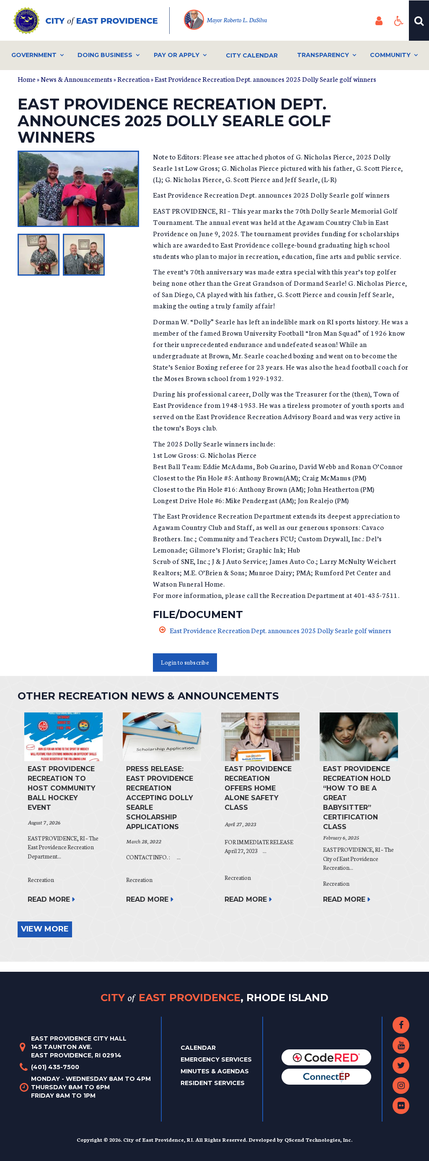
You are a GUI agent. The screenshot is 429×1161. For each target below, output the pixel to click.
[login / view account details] (379, 20)
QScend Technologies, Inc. (318, 1139)
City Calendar (252, 55)
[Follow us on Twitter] (401, 1065)
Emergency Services (216, 1059)
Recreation (133, 78)
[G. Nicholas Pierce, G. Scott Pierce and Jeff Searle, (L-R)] (79, 189)
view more (45, 929)
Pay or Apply (176, 55)
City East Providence (214, 997)
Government (34, 55)
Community (390, 55)
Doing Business (105, 55)
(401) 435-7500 (55, 1067)
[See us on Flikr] (401, 1105)
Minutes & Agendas (215, 1071)
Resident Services (213, 1083)
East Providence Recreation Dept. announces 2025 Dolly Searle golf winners (280, 630)
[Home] (91, 20)
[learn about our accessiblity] (399, 20)
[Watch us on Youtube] (401, 1045)
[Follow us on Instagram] (401, 1085)
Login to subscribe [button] (185, 662)
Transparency (323, 55)
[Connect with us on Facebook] (401, 1025)
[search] (419, 20)
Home (27, 78)
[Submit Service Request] (326, 1076)
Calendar (198, 1047)
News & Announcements (76, 78)
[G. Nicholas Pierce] (38, 255)
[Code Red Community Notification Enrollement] (326, 1057)
